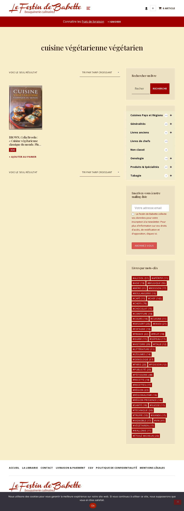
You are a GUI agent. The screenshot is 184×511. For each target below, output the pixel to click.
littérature (144, 349)
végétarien (144, 425)
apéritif (160, 278)
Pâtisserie (143, 374)
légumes (142, 354)
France (141, 334)
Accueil (14, 467)
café (139, 298)
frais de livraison (93, 22)
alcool (141, 278)
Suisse (158, 405)
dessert (142, 323)
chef (156, 298)
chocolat (143, 308)
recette (141, 379)
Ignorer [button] (115, 21)
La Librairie (30, 467)
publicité (142, 369)
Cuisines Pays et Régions (151, 115)
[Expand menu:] (153, 8)
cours (141, 318)
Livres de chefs (148, 141)
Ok (93, 505)
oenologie (143, 359)
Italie (160, 344)
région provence (148, 400)
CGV (90, 467)
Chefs (140, 303)
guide (140, 339)
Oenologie (151, 158)
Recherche (160, 88)
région (141, 390)
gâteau (158, 339)
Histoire (142, 344)
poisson (159, 364)
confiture (143, 313)
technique (143, 410)
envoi (160, 323)
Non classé (148, 149)
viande (159, 415)
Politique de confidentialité (116, 467)
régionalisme (145, 395)
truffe (141, 415)
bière (140, 288)
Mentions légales (152, 467)
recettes (142, 384)
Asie (139, 283)
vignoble (142, 420)
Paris (140, 364)
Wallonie (142, 430)
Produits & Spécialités (151, 166)
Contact (47, 467)
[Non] (177, 502)
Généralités (151, 123)
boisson (158, 288)
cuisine (159, 318)
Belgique (157, 283)
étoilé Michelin (146, 435)
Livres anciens (151, 132)
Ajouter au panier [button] (23, 156)
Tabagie (151, 175)
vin (160, 420)
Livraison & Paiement (70, 467)
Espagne (142, 329)
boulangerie (145, 293)
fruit (158, 334)
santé (140, 405)
